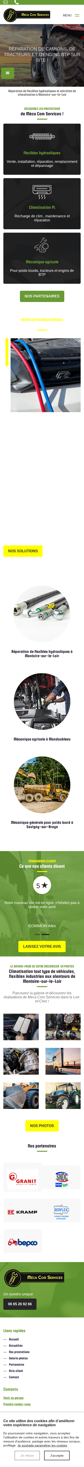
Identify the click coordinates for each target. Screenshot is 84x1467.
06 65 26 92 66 (20, 540)
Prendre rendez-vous (17, 1404)
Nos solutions (23, 551)
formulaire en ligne (62, 540)
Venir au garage (13, 1398)
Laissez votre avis (42, 946)
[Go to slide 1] (38, 934)
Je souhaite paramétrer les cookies (42, 1445)
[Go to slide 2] (46, 934)
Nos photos (42, 1126)
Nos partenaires (42, 296)
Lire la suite (42, 918)
